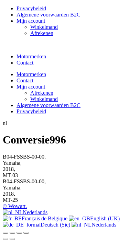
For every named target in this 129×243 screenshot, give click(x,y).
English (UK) (105, 218)
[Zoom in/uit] (5, 233)
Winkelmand (44, 27)
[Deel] (19, 233)
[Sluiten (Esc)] (26, 233)
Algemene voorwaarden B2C (48, 15)
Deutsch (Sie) (56, 225)
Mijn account (31, 21)
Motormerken (31, 56)
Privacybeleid (31, 8)
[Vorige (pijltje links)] (5, 239)
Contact (25, 63)
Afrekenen (41, 33)
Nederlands (35, 212)
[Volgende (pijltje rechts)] (12, 239)
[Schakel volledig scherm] (12, 233)
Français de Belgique (45, 218)
